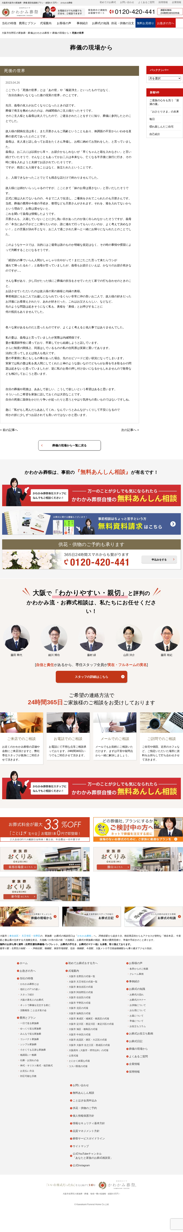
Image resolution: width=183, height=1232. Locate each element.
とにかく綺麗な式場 (79, 1061)
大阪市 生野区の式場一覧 (82, 976)
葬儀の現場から (60, 33)
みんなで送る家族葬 (30, 1033)
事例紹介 (82, 23)
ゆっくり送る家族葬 (30, 1028)
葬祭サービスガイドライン (89, 1138)
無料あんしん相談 (83, 1092)
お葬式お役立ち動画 (141, 1033)
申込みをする (159, 559)
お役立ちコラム (138, 1026)
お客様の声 (64, 23)
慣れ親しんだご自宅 (161, 126)
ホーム (24, 963)
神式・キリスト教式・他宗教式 (36, 1065)
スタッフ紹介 (27, 994)
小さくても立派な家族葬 (33, 1049)
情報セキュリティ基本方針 (89, 1123)
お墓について (137, 1015)
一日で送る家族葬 (29, 1023)
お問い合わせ (127, 2)
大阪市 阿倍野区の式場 (81, 992)
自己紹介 (154, 134)
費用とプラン (27, 23)
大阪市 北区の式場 (78, 1008)
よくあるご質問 (146, 2)
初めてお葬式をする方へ (83, 963)
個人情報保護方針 (83, 1115)
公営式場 (73, 1055)
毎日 (152, 119)
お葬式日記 (135, 1041)
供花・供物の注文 (122, 23)
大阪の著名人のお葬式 (31, 999)
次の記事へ (128, 430)
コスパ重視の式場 (78, 1066)
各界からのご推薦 (139, 968)
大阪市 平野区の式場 (79, 1002)
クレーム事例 (137, 974)
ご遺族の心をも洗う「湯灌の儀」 (164, 102)
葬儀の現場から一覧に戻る (69, 445)
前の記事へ (10, 430)
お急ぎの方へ (165, 23)
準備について (137, 1021)
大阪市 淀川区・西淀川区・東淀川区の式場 (91, 1024)
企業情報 (176, 2)
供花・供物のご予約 (85, 1107)
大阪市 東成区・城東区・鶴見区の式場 (89, 1018)
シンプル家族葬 (28, 1044)
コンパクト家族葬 (29, 1039)
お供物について (138, 1005)
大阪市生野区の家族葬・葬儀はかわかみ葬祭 (25, 33)
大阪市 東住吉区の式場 (81, 987)
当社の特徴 (9, 23)
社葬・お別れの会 (29, 1060)
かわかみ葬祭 (84, 935)
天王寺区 (26, 935)
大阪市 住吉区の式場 (79, 997)
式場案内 (45, 23)
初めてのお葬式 (108, 2)
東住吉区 (14, 935)
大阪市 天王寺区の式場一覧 (83, 981)
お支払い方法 (27, 1071)
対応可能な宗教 (28, 1076)
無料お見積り (145, 23)
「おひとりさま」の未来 (164, 111)
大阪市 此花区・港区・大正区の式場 (88, 1039)
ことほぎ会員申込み (85, 1100)
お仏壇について (138, 1010)
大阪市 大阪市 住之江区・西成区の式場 (89, 1045)
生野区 (36, 935)
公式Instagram (81, 1165)
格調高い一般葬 (28, 1055)
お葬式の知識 (100, 23)
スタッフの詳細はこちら (91, 677)
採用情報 (163, 2)
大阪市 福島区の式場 (79, 1013)
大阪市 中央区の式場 (79, 1034)
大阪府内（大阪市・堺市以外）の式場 (88, 1050)
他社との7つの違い (30, 989)
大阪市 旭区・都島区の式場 (83, 1029)
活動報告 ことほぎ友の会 (33, 1010)
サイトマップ (81, 1146)
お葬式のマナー (138, 999)
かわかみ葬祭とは (29, 984)
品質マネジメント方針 (86, 1130)
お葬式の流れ (137, 994)
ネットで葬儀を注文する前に (35, 1005)
